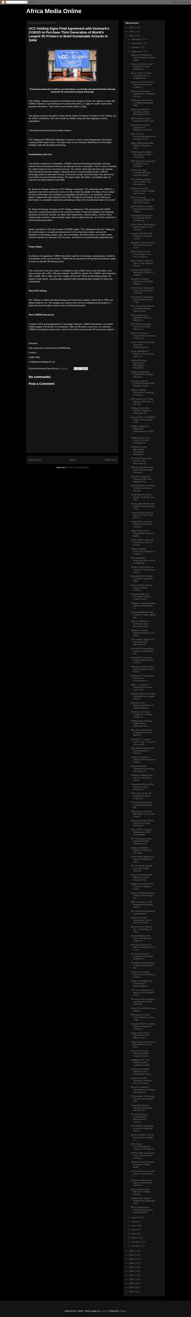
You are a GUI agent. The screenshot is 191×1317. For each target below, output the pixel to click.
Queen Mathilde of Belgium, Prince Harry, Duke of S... (142, 353)
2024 (131, 35)
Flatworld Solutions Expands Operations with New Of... (141, 1108)
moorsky (104, 1311)
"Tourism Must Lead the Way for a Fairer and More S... (142, 515)
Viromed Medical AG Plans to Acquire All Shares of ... (141, 938)
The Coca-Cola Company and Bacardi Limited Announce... (143, 1001)
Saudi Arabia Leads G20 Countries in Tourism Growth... (142, 542)
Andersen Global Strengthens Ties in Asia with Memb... (141, 920)
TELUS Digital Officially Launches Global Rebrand (142, 868)
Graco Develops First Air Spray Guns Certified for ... (142, 1137)
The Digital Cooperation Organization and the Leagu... (142, 299)
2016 (131, 1279)
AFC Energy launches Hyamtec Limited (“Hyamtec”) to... (141, 841)
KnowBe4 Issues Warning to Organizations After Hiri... (143, 965)
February (136, 1242)
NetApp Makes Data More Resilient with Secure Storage (143, 488)
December (136, 39)
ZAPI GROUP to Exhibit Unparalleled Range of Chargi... (142, 209)
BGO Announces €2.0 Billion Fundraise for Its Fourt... (143, 947)
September (137, 51)
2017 (131, 1275)
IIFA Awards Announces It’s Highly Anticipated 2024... (142, 102)
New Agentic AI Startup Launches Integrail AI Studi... (142, 578)
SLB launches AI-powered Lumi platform (143, 912)
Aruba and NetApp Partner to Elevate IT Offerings (142, 850)
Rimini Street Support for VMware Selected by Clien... (142, 859)
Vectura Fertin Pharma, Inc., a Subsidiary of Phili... (142, 929)
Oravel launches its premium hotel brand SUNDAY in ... (142, 956)
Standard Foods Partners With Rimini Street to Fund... (143, 245)
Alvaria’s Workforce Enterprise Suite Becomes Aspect (140, 623)
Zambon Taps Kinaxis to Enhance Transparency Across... (143, 569)
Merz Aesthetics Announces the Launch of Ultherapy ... (143, 560)
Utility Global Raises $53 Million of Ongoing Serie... (142, 145)
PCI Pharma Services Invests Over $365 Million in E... (141, 326)
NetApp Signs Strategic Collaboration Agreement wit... (142, 723)
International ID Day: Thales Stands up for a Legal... (143, 1017)
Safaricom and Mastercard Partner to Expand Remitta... (142, 705)
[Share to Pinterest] (86, 368)
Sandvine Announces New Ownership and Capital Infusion (143, 696)
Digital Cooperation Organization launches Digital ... (142, 533)
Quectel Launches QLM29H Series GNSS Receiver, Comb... (143, 383)
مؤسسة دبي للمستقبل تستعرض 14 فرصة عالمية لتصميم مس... (143, 741)
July (133, 1221)
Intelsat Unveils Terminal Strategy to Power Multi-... (142, 1164)
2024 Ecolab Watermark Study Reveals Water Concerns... (142, 290)
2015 (131, 1283)
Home (73, 460)
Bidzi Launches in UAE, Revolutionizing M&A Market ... (142, 904)
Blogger (123, 1311)
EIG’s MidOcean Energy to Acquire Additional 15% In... (142, 1128)
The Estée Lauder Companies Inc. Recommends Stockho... (139, 1118)
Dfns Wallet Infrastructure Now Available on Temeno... (143, 750)
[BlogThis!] (78, 368)
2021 (131, 1259)
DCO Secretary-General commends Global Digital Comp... (142, 308)
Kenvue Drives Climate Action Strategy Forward (141, 587)
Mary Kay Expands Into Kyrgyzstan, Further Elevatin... (142, 732)
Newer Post (35, 460)
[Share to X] (80, 368)
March (134, 1238)
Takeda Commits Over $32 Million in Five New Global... (143, 814)
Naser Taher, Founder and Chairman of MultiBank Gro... (141, 75)
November (136, 43)
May (133, 1229)
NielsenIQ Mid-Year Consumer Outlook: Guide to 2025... (141, 596)
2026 (131, 27)
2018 (131, 1271)
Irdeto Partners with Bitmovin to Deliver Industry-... (141, 1192)
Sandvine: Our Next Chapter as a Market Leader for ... (142, 714)
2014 (131, 1287)
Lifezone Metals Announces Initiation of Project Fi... (143, 551)
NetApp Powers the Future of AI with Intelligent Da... (140, 440)
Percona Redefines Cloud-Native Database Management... (143, 1089)
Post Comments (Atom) (78, 467)
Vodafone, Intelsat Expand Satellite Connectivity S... (143, 606)
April (133, 1233)
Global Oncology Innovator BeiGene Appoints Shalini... (141, 172)
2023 (131, 1251)
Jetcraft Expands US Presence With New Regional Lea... (141, 479)
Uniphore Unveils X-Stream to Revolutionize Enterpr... (143, 759)
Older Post (110, 460)
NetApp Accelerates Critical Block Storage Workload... (142, 374)
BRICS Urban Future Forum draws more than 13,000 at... (141, 254)
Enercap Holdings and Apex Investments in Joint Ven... (141, 1182)
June (134, 1225)
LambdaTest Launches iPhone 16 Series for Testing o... (141, 524)
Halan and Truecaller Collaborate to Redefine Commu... (143, 93)
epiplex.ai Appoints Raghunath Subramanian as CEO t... (142, 430)
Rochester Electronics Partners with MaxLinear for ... (141, 461)
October (135, 47)
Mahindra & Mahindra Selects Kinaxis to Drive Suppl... (143, 57)
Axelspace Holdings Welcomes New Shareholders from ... (142, 1071)
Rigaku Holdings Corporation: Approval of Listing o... (142, 392)
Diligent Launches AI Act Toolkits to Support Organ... (142, 886)
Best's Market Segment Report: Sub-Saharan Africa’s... (142, 263)
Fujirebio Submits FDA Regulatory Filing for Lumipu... (141, 236)
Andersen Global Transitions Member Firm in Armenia (141, 1080)
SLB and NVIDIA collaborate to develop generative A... (142, 768)
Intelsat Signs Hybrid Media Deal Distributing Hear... (143, 1200)
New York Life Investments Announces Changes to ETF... (143, 136)
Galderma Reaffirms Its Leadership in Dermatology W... (142, 983)
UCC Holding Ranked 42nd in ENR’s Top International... (141, 181)
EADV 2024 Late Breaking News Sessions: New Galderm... (143, 227)
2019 (131, 1267)
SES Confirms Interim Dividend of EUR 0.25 (142, 119)
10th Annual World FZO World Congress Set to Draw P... (142, 669)
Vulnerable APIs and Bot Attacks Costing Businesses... (142, 786)
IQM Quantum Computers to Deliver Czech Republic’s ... (143, 163)
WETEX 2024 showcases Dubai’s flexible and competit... (143, 1155)
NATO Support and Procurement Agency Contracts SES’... (142, 1210)
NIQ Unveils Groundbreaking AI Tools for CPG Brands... (143, 1146)
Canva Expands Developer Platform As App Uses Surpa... (142, 200)
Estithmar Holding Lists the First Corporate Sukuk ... (142, 777)
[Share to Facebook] (83, 368)
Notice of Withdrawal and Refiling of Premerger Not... (142, 895)
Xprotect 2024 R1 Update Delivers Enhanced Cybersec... (143, 1026)
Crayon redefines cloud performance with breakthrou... (142, 66)
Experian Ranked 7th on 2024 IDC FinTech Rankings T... (142, 823)
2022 (131, 1255)
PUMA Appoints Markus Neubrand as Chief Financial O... (142, 154)
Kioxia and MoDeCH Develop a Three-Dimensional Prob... (141, 112)
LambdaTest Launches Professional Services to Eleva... (142, 660)
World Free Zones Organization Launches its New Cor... (143, 335)
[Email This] (75, 368)
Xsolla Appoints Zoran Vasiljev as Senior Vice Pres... (142, 497)
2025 (131, 31)
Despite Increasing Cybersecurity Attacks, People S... (142, 281)
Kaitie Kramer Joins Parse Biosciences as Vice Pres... (143, 1044)
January (135, 1246)
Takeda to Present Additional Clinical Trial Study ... (142, 633)
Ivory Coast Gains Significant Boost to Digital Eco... (141, 317)
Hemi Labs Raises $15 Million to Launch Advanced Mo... (141, 877)
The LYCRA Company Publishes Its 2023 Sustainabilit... (141, 832)
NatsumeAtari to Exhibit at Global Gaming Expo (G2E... (143, 419)
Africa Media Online (53, 11)
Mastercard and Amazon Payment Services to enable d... (142, 84)
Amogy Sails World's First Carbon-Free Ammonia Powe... (143, 506)
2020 (131, 1263)
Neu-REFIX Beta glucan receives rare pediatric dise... (142, 651)
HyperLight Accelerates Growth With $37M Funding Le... (142, 218)
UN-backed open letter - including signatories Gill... (142, 805)
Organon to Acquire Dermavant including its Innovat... (143, 974)
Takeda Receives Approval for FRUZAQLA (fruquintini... (139, 364)
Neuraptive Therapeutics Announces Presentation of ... (142, 678)
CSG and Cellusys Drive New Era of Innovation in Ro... (142, 992)
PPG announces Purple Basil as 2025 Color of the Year (142, 401)
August (135, 1217)
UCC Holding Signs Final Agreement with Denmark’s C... (142, 642)
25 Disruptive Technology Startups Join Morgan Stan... (143, 1098)
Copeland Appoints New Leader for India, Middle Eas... (143, 614)
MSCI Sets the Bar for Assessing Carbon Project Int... (141, 796)
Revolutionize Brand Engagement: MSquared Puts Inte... (142, 127)
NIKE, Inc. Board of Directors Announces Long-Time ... (142, 687)
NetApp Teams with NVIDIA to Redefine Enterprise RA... (141, 410)
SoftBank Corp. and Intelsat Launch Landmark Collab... (141, 1062)
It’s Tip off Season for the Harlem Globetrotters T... (142, 1173)
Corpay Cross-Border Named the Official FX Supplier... (142, 272)
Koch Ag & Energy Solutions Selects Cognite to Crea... (140, 1053)
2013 (131, 1291)
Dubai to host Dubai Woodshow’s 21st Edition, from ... (140, 1035)
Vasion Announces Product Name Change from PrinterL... (143, 190)
